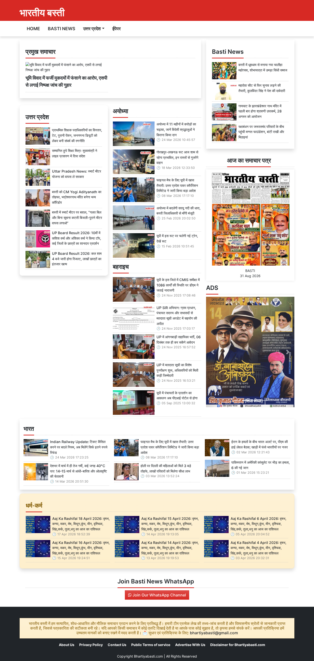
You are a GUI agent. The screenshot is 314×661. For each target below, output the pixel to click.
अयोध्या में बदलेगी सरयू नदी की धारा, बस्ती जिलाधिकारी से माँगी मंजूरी (178, 211)
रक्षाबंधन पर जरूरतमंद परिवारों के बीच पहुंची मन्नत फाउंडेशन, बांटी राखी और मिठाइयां (261, 131)
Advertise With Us (190, 645)
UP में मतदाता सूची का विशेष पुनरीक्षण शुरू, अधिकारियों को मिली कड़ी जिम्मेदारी (177, 370)
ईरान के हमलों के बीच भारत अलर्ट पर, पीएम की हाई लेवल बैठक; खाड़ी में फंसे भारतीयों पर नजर (259, 444)
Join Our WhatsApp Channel (158, 595)
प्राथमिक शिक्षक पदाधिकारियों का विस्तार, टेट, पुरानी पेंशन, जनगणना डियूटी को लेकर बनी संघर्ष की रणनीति (77, 135)
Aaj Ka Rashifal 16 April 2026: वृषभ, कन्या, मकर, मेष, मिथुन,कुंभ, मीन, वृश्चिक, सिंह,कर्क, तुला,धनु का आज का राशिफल (81, 547)
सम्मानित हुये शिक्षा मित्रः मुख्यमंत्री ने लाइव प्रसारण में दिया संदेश (74, 153)
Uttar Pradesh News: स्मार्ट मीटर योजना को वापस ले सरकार (76, 174)
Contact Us (117, 645)
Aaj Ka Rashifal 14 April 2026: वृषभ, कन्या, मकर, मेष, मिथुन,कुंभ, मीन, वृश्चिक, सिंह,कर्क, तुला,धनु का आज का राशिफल (170, 547)
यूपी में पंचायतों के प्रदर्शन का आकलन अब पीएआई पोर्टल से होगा (177, 395)
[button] (212, 352)
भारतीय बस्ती (42, 13)
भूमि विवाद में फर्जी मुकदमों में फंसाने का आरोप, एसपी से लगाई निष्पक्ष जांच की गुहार (66, 81)
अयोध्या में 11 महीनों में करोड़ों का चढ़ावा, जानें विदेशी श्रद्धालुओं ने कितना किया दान (176, 129)
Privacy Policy (91, 645)
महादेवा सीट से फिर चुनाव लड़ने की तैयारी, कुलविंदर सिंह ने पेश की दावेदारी (261, 88)
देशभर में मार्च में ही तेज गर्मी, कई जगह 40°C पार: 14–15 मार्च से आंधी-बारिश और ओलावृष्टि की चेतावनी (78, 471)
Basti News (61, 28)
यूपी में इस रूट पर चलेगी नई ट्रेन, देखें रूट (177, 238)
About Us (66, 645)
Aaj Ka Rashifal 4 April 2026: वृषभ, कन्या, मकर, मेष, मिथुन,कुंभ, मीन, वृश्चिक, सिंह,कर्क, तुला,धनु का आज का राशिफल (258, 547)
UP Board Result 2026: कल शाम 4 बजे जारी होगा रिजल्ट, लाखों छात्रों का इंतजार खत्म (77, 258)
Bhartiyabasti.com (148, 656)
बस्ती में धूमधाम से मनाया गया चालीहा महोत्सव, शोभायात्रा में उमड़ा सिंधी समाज (262, 67)
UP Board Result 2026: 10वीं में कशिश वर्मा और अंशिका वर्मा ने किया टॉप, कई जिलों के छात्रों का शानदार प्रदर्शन (76, 238)
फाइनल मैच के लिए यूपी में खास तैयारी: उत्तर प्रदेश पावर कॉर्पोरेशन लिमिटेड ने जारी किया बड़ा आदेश (177, 185)
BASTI (250, 271)
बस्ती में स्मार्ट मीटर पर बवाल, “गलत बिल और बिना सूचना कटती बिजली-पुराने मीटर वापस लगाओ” (77, 217)
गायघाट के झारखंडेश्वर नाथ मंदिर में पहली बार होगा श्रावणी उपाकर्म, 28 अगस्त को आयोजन (260, 111)
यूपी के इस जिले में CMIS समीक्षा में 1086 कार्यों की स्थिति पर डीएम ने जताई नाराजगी (178, 285)
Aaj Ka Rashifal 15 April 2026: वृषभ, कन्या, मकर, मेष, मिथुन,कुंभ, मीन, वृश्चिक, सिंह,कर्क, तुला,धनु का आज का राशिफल (170, 523)
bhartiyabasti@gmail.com (214, 632)
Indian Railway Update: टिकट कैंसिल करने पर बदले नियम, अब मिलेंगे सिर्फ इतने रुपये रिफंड (78, 447)
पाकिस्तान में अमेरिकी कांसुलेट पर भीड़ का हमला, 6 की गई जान (260, 465)
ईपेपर (116, 28)
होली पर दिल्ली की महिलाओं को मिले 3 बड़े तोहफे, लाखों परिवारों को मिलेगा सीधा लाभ (166, 468)
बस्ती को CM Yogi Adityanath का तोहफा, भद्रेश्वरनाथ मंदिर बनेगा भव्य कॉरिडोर (76, 197)
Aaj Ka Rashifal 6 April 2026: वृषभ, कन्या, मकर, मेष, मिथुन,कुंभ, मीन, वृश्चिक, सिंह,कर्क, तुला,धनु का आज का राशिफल (258, 523)
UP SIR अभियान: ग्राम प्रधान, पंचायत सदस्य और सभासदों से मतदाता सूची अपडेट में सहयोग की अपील (177, 316)
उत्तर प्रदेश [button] (92, 28)
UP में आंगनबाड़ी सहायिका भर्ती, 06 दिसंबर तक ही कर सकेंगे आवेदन (179, 339)
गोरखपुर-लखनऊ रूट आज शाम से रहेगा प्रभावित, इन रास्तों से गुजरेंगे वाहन (177, 157)
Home (33, 28)
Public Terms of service (150, 645)
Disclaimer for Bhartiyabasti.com (237, 645)
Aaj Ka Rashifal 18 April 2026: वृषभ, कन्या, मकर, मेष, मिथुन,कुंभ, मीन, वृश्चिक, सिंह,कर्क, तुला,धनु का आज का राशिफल (81, 523)
